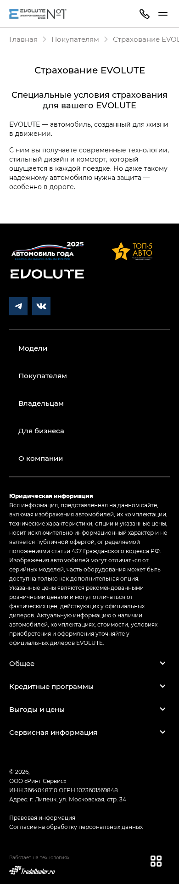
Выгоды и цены (37, 709)
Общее (21, 663)
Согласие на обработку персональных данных (76, 826)
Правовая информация (42, 817)
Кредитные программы (51, 686)
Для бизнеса (41, 430)
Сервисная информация (53, 732)
